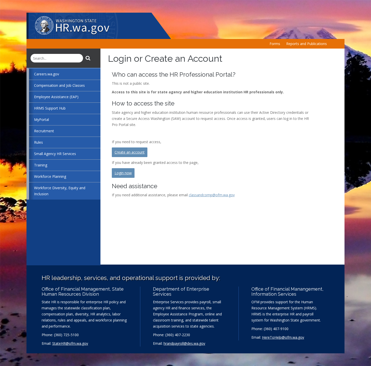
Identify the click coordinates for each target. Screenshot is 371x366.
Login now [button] (123, 172)
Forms (275, 43)
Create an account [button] (130, 152)
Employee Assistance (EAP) (56, 96)
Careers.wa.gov (46, 74)
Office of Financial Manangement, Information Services (287, 291)
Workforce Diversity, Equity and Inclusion (59, 190)
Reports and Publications (306, 43)
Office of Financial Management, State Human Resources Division (83, 291)
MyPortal (41, 119)
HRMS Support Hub (50, 108)
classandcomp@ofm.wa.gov (212, 194)
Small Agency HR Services (55, 153)
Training (40, 165)
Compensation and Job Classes (59, 85)
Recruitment (44, 130)
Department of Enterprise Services (181, 291)
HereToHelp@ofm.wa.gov (283, 337)
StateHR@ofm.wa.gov (70, 343)
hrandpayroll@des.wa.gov (184, 343)
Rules (38, 142)
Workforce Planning (50, 176)
